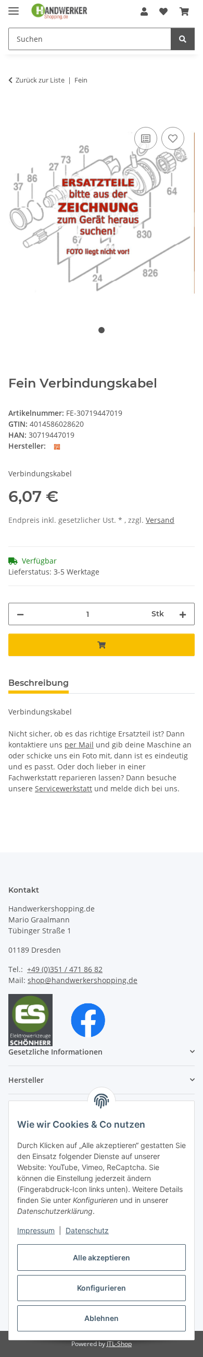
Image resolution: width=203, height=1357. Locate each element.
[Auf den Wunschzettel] (172, 138)
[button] (144, 11)
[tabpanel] (101, 213)
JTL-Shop (119, 1343)
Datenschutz (87, 1230)
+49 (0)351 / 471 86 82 (65, 969)
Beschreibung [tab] (38, 683)
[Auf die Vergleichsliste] (145, 138)
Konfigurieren (101, 1287)
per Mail (79, 745)
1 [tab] (101, 330)
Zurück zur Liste (40, 80)
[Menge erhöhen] (182, 614)
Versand (160, 520)
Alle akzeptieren (101, 1257)
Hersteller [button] (26, 1080)
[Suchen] (183, 39)
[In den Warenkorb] (16, 113)
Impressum (36, 1230)
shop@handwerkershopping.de (82, 980)
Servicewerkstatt (63, 788)
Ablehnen (101, 1318)
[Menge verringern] (20, 614)
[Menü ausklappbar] (13, 6)
